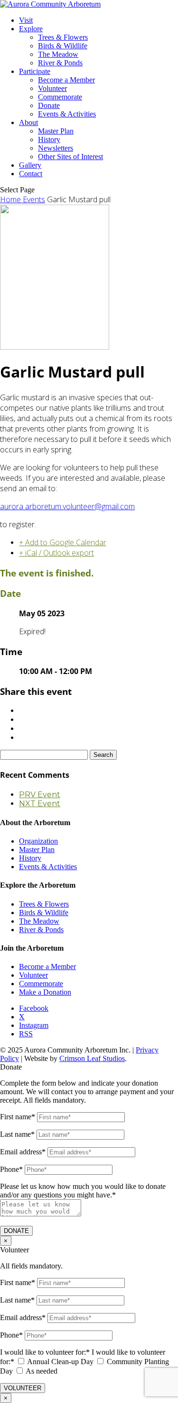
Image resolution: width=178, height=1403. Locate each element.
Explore (31, 29)
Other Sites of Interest (70, 157)
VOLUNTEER (22, 1388)
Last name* (17, 1134)
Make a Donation (45, 992)
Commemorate (60, 97)
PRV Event (39, 794)
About (28, 122)
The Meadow (58, 54)
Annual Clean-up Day (60, 1362)
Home (11, 199)
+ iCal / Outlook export (56, 553)
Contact (30, 174)
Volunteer (52, 88)
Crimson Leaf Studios (92, 1058)
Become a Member (66, 80)
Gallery (30, 165)
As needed (41, 1371)
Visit (26, 20)
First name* (17, 1117)
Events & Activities (67, 114)
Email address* (23, 1152)
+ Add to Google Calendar (62, 542)
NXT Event (39, 803)
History (49, 139)
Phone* (11, 1169)
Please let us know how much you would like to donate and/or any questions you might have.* (83, 1190)
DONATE (16, 1230)
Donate (49, 105)
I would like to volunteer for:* (45, 1352)
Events (34, 199)
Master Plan (56, 131)
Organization (38, 841)
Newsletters (55, 148)
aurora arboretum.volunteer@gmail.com (67, 506)
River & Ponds (60, 63)
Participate (34, 71)
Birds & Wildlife (62, 46)
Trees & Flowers (63, 37)
